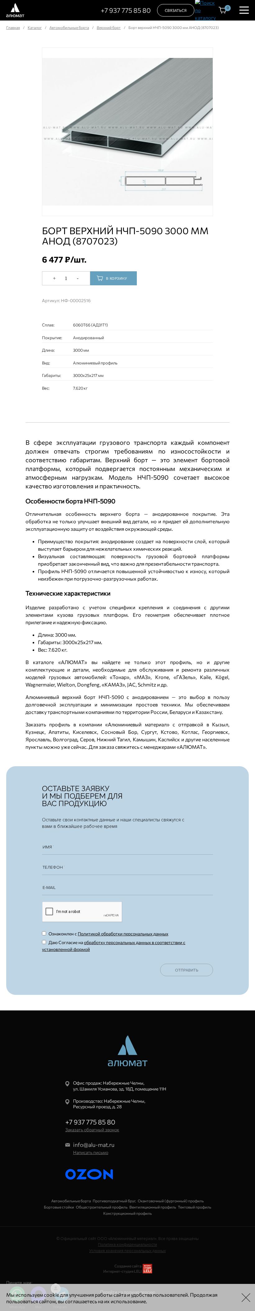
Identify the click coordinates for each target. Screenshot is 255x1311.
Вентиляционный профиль (152, 1207)
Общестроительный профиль (102, 1207)
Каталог (35, 27)
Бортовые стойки (59, 1207)
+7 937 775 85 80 (126, 10)
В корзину (116, 278)
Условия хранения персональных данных (127, 1250)
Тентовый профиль (194, 1207)
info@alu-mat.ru (93, 1144)
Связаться (176, 10)
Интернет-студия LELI (122, 1271)
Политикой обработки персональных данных (123, 933)
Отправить (186, 970)
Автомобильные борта (69, 27)
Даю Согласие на (113, 946)
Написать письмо (90, 1152)
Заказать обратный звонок (92, 1129)
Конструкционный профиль (127, 1213)
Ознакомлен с (108, 933)
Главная (13, 27)
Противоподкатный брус (114, 1201)
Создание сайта (127, 1266)
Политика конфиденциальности (127, 1244)
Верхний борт (109, 27)
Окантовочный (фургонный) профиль (171, 1201)
